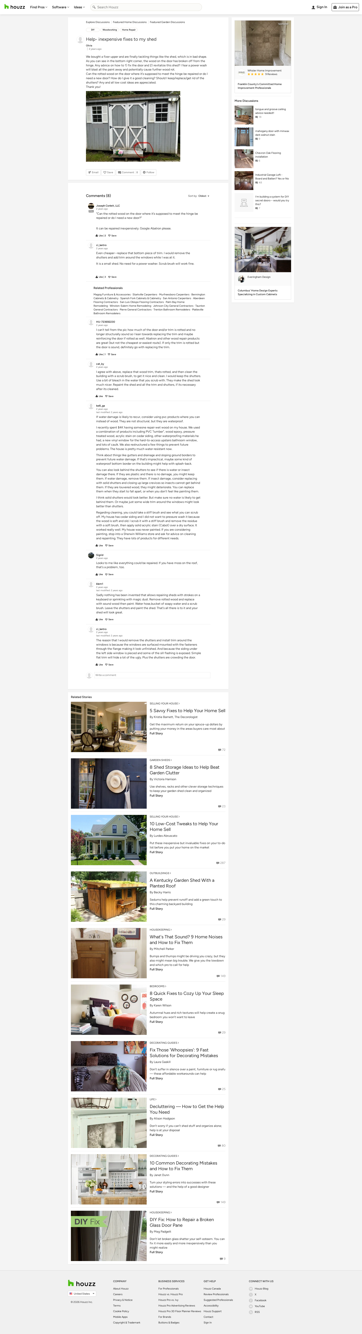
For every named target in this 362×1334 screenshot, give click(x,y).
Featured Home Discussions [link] (130, 22)
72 (223, 750)
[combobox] (146, 7)
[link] (268, 74)
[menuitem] (39, 7)
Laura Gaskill (162, 1062)
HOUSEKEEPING (160, 929)
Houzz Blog (261, 1288)
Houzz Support (213, 1311)
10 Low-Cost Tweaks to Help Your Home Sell (184, 826)
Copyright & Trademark (126, 1322)
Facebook (260, 1300)
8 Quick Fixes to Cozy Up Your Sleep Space (187, 996)
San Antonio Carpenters (177, 298)
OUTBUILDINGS (159, 873)
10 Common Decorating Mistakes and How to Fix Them (183, 1165)
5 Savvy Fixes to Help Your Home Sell (187, 710)
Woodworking (110, 29)
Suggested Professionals (218, 1300)
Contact (208, 1317)
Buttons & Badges (168, 1322)
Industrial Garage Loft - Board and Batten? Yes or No (272, 176)
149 (223, 976)
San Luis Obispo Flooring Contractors (142, 302)
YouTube (260, 1306)
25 (223, 1089)
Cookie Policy (121, 1311)
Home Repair (129, 29)
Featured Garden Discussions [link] (167, 22)
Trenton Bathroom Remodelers (171, 309)
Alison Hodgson (164, 1118)
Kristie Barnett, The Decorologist (176, 717)
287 (222, 863)
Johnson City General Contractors (173, 305)
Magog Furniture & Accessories (112, 294)
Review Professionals (216, 1294)
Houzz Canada (212, 1288)
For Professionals (168, 1288)
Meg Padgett (162, 1231)
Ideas (78, 7)
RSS (257, 1312)
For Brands (164, 1317)
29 (223, 919)
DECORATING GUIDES (163, 1042)
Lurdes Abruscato (165, 835)
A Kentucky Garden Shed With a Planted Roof (182, 883)
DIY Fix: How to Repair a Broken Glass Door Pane (182, 1222)
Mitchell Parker (164, 949)
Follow (150, 172)
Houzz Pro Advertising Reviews (176, 1305)
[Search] (94, 7)
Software (59, 7)
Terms (117, 1305)
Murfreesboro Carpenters (174, 294)
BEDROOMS (157, 986)
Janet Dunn (161, 1175)
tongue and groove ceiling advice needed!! (270, 111)
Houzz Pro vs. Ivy (168, 1300)
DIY (93, 29)
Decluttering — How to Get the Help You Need (187, 1109)
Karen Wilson (162, 1005)
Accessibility (211, 1305)
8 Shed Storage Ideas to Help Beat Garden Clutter (184, 769)
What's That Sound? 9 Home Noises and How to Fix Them (186, 939)
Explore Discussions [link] (98, 22)
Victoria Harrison (165, 779)
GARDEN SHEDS (160, 760)
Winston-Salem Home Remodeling (130, 305)
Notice (128, 1300)
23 (223, 806)
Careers (118, 1294)
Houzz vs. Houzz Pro (170, 1294)
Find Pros (37, 7)
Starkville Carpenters (145, 294)
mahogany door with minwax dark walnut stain (272, 132)
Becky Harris (162, 892)
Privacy (117, 1300)
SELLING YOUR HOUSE (164, 703)
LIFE (152, 1099)
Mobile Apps (120, 1317)
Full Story (156, 733)
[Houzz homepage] (14, 6)
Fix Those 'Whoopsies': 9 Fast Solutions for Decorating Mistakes (184, 1052)
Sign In (208, 1322)
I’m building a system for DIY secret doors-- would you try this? (272, 200)
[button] (198, 196)
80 (223, 1145)
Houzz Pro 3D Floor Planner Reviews (179, 1311)
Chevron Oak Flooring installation (268, 154)
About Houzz (121, 1288)
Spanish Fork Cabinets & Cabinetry (140, 298)
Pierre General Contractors (136, 309)
